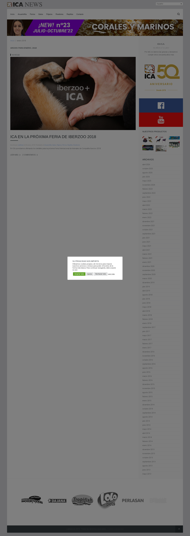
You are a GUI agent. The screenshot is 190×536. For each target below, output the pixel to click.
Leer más (111, 274)
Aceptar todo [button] (79, 274)
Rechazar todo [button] (100, 274)
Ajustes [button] (89, 274)
